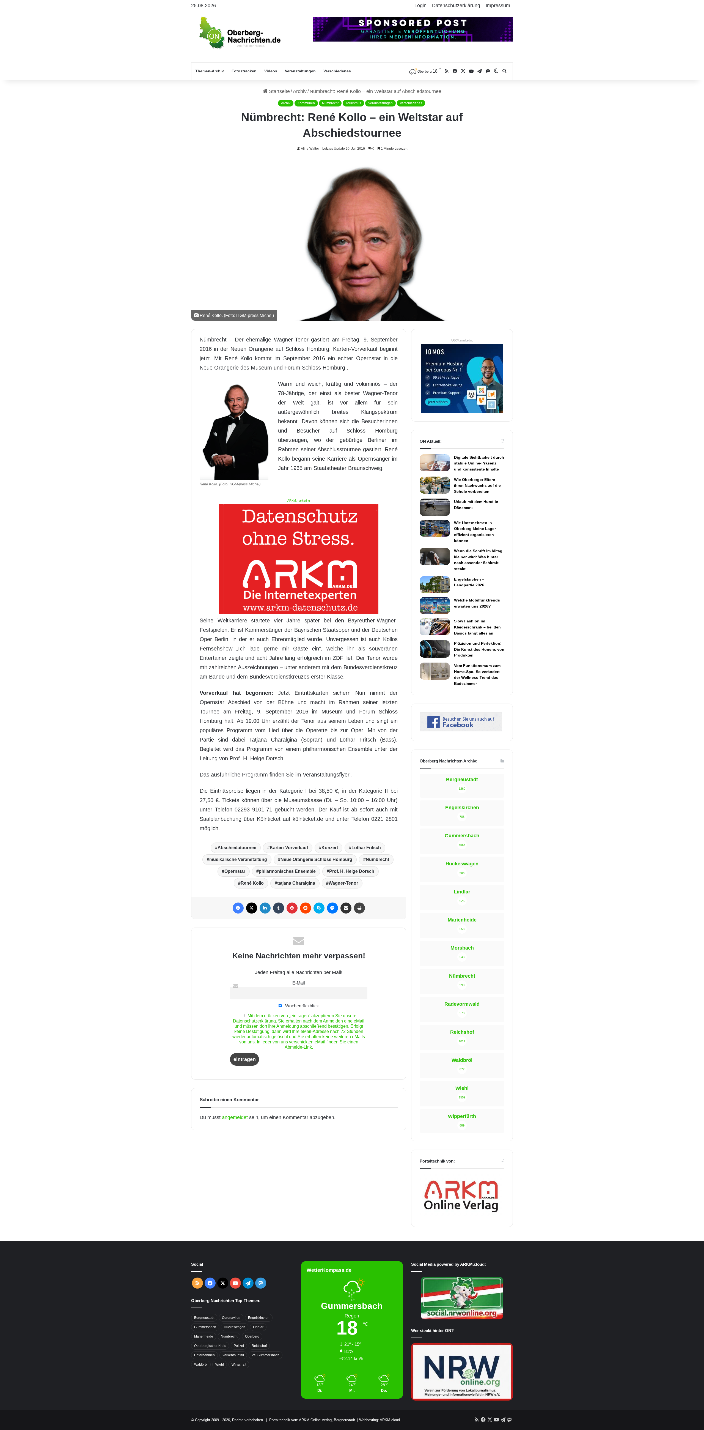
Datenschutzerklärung (456, 5)
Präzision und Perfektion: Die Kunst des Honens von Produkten (479, 649)
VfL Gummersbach (265, 1355)
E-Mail (298, 982)
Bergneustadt (204, 1318)
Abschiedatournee (237, 847)
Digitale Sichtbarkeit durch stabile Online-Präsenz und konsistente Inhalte (479, 463)
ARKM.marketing (298, 500)
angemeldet (235, 1117)
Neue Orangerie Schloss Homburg (316, 859)
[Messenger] (332, 908)
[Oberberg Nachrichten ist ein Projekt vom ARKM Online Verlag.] (461, 1215)
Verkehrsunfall (233, 1355)
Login (420, 5)
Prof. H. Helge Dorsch (351, 871)
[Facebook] (238, 908)
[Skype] (319, 908)
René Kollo (252, 883)
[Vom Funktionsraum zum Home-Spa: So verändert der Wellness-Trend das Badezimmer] (435, 671)
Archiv (300, 91)
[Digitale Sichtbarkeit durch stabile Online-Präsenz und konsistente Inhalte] (435, 462)
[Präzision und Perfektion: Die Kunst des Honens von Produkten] (435, 648)
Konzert (329, 847)
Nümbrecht (330, 103)
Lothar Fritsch (366, 847)
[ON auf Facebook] (461, 729)
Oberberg (252, 1336)
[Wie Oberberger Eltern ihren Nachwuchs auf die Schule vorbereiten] (435, 485)
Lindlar (258, 1327)
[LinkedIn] (265, 908)
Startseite (279, 91)
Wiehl (219, 1364)
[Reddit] (305, 908)
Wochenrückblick (301, 1005)
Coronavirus (231, 1318)
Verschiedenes (337, 71)
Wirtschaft (239, 1364)
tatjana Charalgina (296, 883)
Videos (270, 71)
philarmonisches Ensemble (287, 871)
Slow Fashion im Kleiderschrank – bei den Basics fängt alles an (477, 627)
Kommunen (306, 103)
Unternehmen (204, 1355)
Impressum (498, 5)
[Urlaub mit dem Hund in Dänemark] (435, 507)
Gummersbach (205, 1327)
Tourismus (353, 103)
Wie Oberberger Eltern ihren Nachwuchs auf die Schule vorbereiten (477, 485)
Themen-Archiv (209, 71)
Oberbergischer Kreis (210, 1346)
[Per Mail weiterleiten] (345, 908)
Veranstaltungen (300, 71)
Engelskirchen (259, 1318)
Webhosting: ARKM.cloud (379, 1420)
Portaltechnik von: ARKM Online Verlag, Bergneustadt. (312, 1420)
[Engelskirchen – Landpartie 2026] (435, 584)
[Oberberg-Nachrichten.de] (239, 32)
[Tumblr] (278, 908)
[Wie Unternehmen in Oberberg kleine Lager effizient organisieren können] (435, 528)
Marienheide (203, 1336)
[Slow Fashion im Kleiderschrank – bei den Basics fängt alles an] (435, 626)
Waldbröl (201, 1364)
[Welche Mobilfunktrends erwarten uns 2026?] (435, 605)
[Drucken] (359, 908)
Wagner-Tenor (343, 883)
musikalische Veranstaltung (238, 859)
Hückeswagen (234, 1327)
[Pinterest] (292, 908)
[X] (251, 908)
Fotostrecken (244, 71)
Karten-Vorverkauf (289, 847)
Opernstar (234, 871)
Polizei (239, 1346)
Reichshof (259, 1346)
